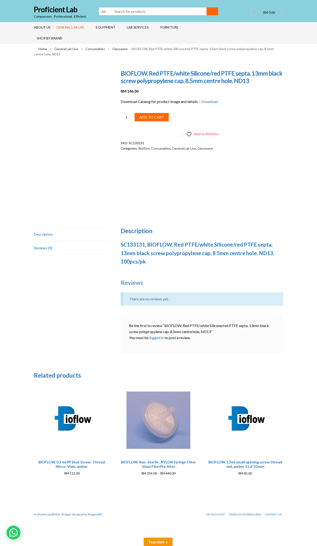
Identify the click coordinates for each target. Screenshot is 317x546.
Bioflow (144, 148)
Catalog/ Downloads (245, 514)
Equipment (105, 27)
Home (43, 49)
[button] (13, 533)
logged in (156, 337)
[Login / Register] (253, 12)
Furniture (169, 27)
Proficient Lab (55, 9)
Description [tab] (43, 234)
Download (209, 101)
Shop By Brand (49, 38)
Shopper (66, 514)
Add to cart (151, 117)
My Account (216, 514)
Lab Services (138, 27)
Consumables (95, 49)
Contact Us (273, 514)
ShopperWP (94, 514)
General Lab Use (70, 27)
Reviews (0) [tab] (43, 248)
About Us (42, 27)
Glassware (120, 49)
